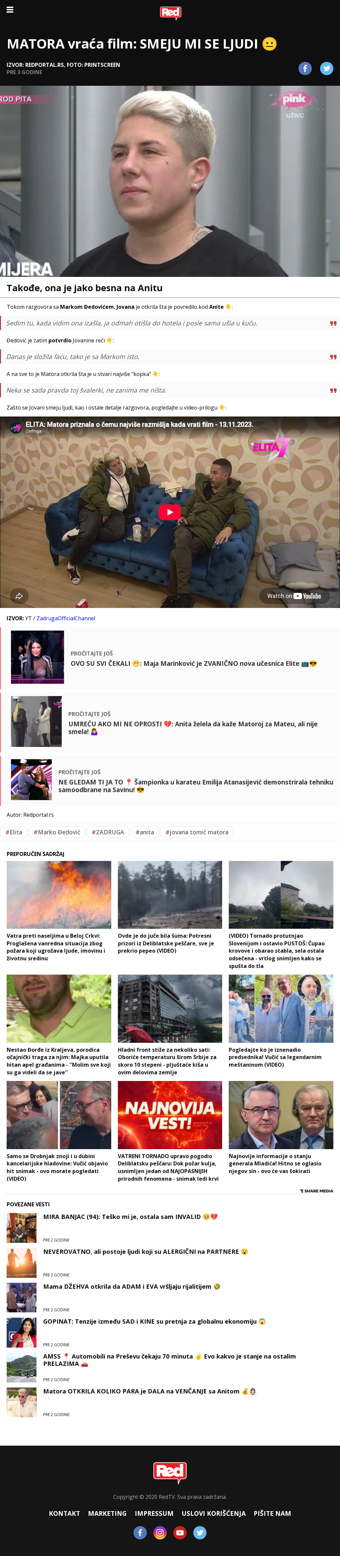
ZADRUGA (108, 832)
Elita (13, 832)
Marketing (107, 1513)
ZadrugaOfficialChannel (66, 618)
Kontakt (64, 1513)
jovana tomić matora (196, 832)
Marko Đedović (57, 832)
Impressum (154, 1513)
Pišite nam (272, 1513)
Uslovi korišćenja (214, 1513)
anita (144, 832)
